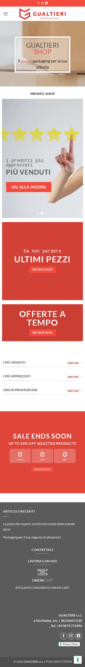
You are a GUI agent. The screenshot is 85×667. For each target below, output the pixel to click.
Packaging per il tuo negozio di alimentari (32, 537)
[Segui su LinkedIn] (46, 3)
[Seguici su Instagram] (42, 3)
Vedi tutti (73, 363)
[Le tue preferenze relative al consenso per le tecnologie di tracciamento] (78, 660)
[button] (5, 14)
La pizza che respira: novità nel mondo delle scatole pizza (39, 526)
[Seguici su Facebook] (38, 3)
